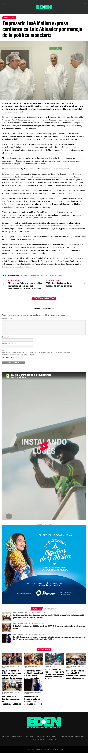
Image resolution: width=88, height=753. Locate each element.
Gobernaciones (52, 739)
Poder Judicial (80, 736)
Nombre (5, 337)
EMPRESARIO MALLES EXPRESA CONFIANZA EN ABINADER (41, 275)
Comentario (7, 319)
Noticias (5, 736)
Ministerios (30, 736)
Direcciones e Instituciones (47, 736)
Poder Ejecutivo (17, 736)
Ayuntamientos (38, 739)
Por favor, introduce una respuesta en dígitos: (18, 355)
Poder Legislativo (66, 736)
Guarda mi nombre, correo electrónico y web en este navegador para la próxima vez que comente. (37, 352)
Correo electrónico (9, 343)
